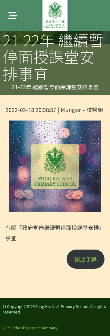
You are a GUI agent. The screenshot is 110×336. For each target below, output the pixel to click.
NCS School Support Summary (30, 328)
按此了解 (86, 259)
